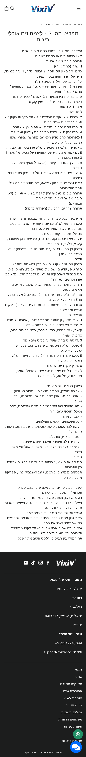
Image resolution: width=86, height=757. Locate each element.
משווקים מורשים (71, 684)
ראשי (78, 670)
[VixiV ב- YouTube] (26, 562)
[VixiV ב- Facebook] (48, 562)
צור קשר (76, 734)
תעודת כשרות (73, 726)
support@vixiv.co (57, 652)
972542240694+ (68, 643)
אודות (78, 677)
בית (80, 24)
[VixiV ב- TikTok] (33, 562)
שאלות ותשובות (71, 712)
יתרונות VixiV (73, 698)
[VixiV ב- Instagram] (40, 562)
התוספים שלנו (72, 691)
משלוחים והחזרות (70, 719)
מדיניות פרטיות (72, 741)
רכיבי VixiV (74, 705)
